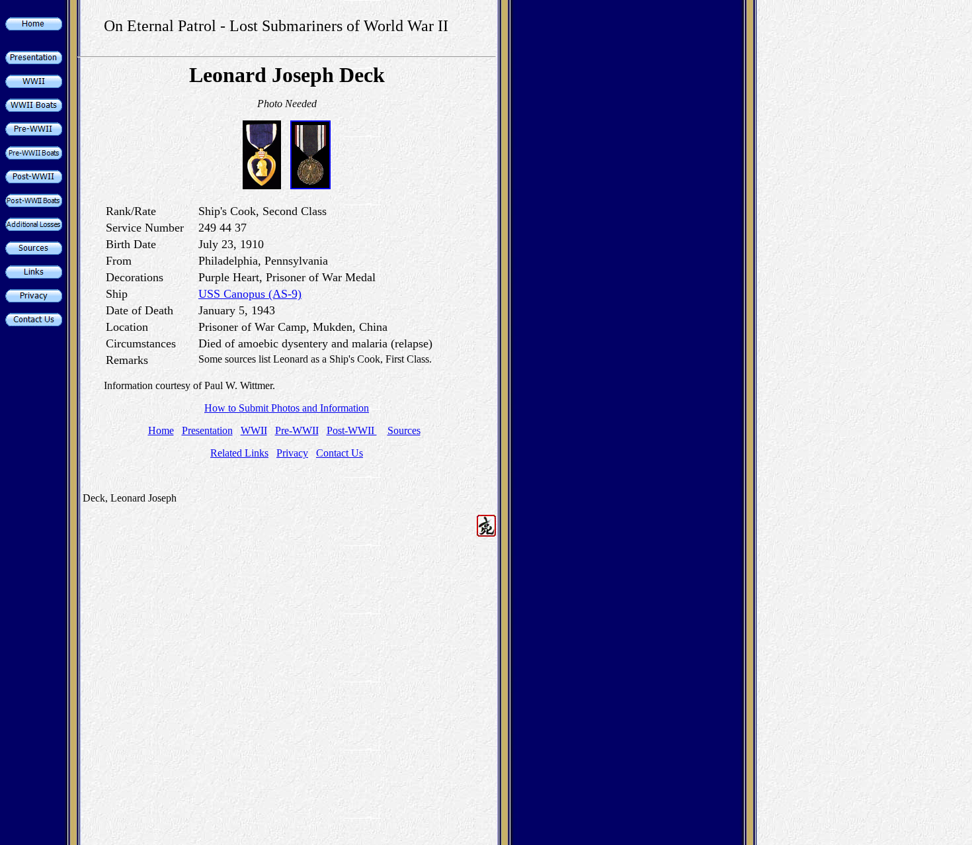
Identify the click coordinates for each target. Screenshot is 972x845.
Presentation (207, 430)
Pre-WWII (297, 430)
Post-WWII (352, 430)
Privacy (292, 453)
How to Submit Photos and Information (286, 408)
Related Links (239, 453)
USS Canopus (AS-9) (250, 293)
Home (161, 430)
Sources (404, 430)
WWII (254, 430)
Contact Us (339, 453)
